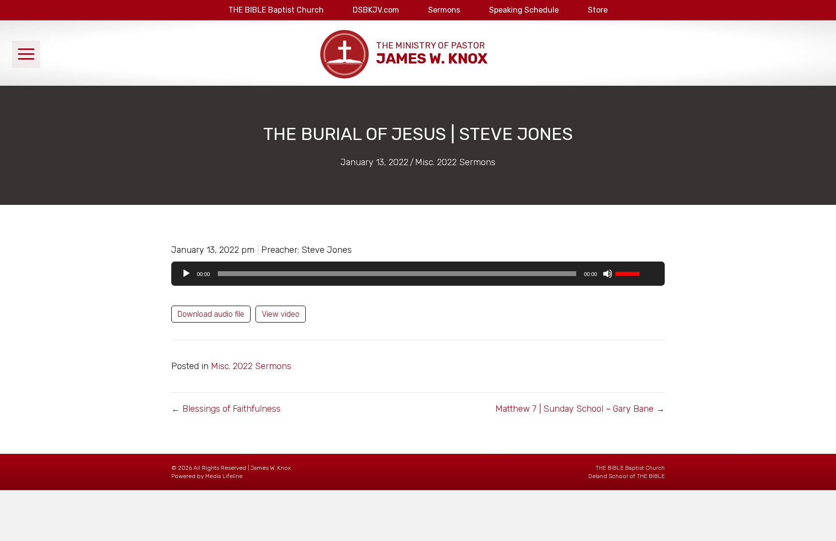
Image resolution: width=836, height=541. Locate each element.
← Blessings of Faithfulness (226, 408)
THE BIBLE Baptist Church (630, 467)
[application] (418, 274)
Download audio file (211, 314)
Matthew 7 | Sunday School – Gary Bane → (580, 408)
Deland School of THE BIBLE (626, 476)
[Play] (186, 273)
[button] (26, 54)
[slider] (628, 272)
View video (280, 314)
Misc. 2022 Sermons (455, 162)
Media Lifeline (223, 476)
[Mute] (607, 273)
